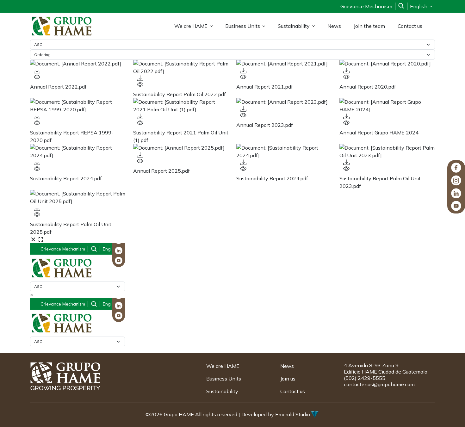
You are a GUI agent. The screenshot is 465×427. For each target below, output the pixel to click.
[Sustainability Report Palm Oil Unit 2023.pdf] (387, 151)
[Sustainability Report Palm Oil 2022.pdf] (181, 67)
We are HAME (191, 26)
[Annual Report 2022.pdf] (78, 63)
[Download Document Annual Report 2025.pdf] (181, 155)
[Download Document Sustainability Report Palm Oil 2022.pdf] (181, 78)
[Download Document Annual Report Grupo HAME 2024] (387, 116)
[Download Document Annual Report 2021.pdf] (284, 70)
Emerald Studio (292, 414)
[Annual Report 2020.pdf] (387, 63)
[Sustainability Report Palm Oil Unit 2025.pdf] (78, 197)
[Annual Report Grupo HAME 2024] (387, 105)
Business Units (242, 26)
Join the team (369, 26)
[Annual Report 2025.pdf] (181, 148)
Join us (287, 378)
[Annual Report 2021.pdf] (284, 63)
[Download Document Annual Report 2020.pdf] (387, 70)
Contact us (410, 26)
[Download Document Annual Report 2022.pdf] (78, 70)
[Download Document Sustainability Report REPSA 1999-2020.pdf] (78, 116)
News (334, 26)
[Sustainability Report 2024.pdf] (78, 151)
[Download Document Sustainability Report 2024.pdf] (78, 162)
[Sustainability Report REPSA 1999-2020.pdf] (78, 105)
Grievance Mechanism (366, 6)
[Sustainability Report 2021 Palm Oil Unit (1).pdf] (181, 105)
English (419, 6)
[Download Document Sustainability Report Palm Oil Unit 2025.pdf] (78, 208)
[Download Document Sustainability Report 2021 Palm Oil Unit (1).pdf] (181, 116)
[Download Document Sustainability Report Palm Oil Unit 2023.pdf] (387, 162)
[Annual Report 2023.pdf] (284, 102)
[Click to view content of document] (78, 77)
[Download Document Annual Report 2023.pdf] (284, 109)
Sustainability (294, 26)
